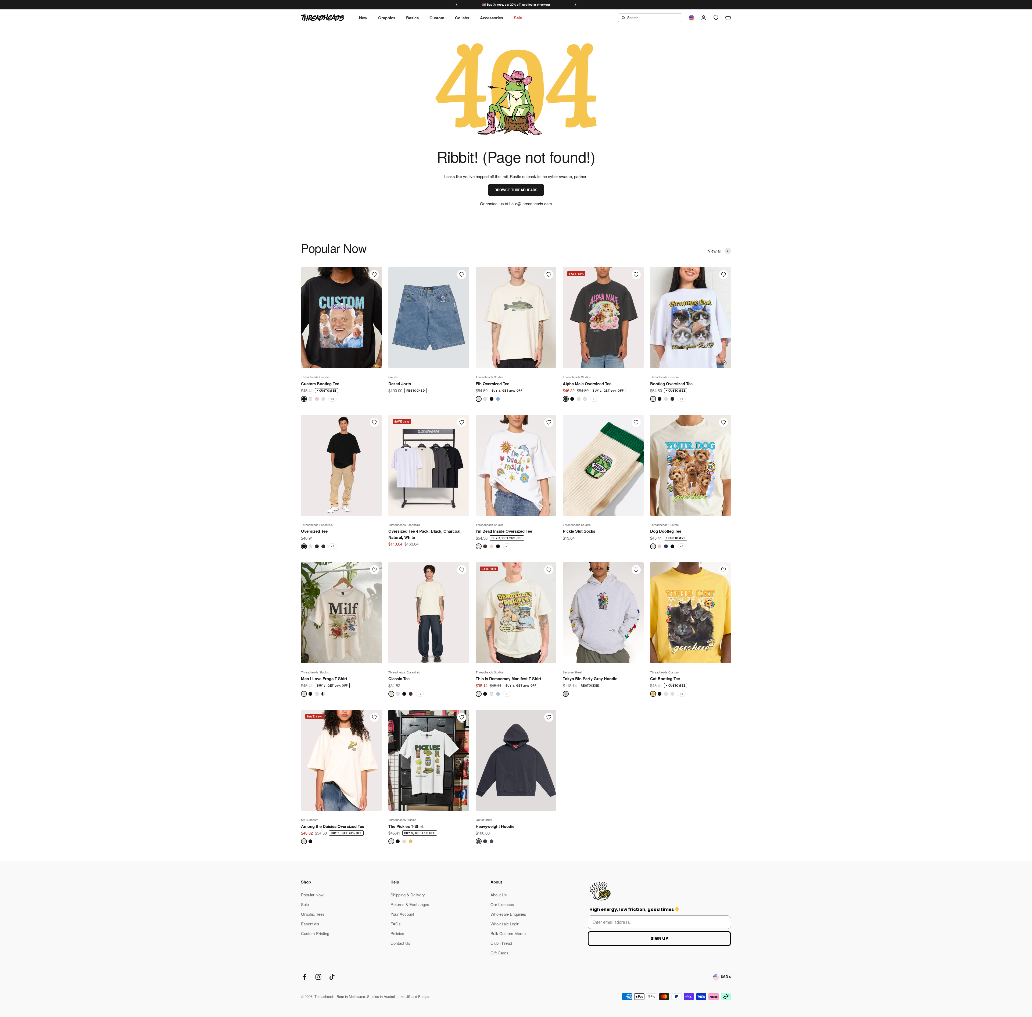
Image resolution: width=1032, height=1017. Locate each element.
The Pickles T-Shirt (406, 826)
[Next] (575, 4)
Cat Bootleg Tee (665, 678)
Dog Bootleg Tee (665, 531)
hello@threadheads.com (530, 203)
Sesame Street (572, 672)
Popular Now (312, 894)
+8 (332, 399)
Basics (412, 18)
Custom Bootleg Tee (320, 384)
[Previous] (456, 4)
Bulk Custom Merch (508, 933)
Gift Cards (499, 952)
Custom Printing (315, 933)
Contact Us (400, 943)
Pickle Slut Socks (579, 531)
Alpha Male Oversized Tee (587, 384)
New (363, 18)
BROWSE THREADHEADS (516, 189)
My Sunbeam (309, 819)
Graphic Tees (313, 914)
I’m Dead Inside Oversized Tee (504, 531)
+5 (681, 399)
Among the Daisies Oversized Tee (332, 826)
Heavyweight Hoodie (495, 826)
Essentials (310, 923)
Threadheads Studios (490, 377)
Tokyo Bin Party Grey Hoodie (590, 678)
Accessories (491, 18)
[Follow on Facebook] (304, 976)
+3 (681, 693)
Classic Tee (399, 678)
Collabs (462, 18)
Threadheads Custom (315, 377)
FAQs (395, 923)
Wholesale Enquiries (508, 914)
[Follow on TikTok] (332, 976)
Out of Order (484, 819)
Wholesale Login (504, 923)
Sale (518, 18)
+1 (594, 399)
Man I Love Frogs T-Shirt (324, 678)
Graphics (386, 18)
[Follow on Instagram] (318, 976)
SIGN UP (659, 938)
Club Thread (501, 943)
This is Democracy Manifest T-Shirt (508, 678)
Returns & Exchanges (409, 904)
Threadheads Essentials (317, 524)
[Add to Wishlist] (374, 274)
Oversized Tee (314, 531)
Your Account (402, 914)
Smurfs (393, 377)
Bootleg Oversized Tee (671, 384)
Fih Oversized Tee (492, 384)
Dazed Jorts (399, 384)
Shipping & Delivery (407, 894)
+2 (681, 546)
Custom (436, 18)
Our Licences (502, 904)
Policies (397, 933)
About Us (498, 894)
